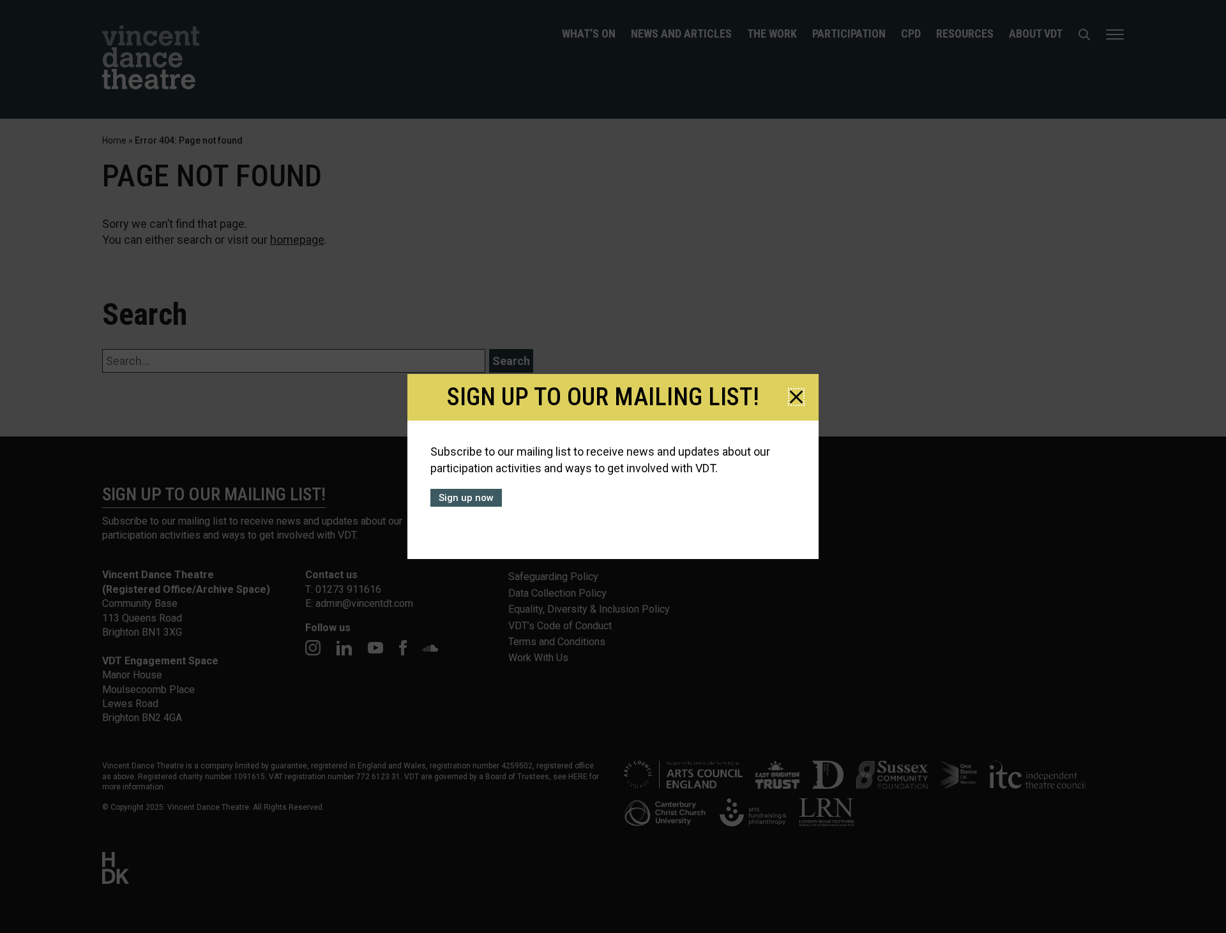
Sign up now (466, 498)
